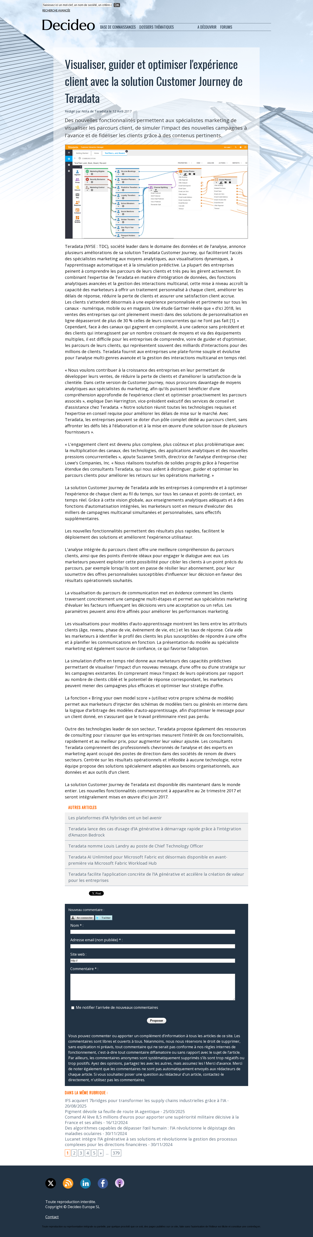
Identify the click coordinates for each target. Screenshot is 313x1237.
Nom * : (76, 925)
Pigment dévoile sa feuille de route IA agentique (112, 1111)
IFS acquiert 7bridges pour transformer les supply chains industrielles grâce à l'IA (145, 1100)
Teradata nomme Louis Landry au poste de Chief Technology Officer (135, 846)
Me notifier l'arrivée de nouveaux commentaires (117, 1007)
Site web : (78, 954)
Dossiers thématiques (156, 27)
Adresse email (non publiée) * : (96, 939)
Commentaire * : (84, 968)
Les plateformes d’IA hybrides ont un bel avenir (115, 817)
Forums (226, 27)
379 (116, 1153)
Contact (52, 1216)
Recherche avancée (56, 10)
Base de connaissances (118, 27)
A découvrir (207, 27)
